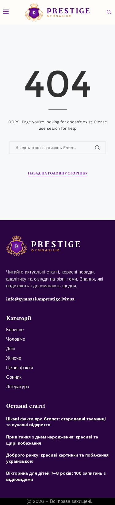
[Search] (109, 12)
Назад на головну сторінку (57, 173)
